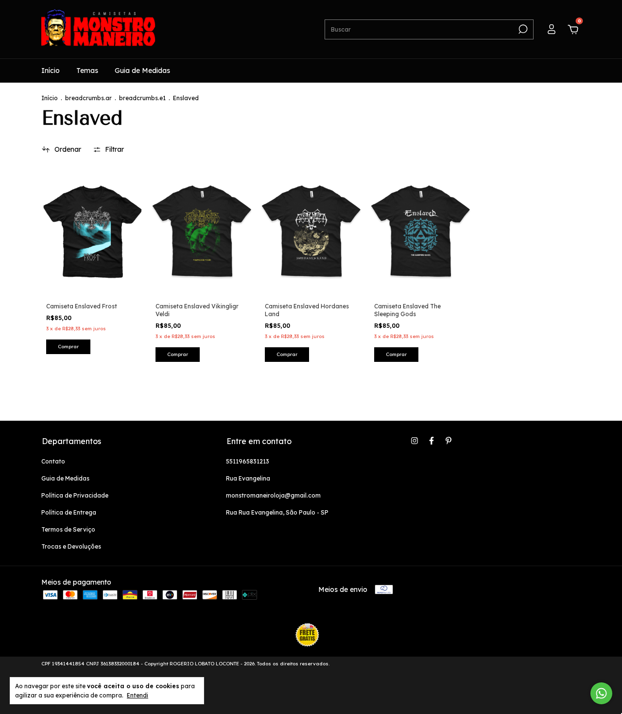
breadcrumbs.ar (88, 98)
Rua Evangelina (248, 478)
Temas (87, 70)
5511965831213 (247, 461)
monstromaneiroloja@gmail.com (273, 495)
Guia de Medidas (142, 70)
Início (50, 70)
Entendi (137, 695)
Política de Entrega (68, 512)
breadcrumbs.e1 (142, 98)
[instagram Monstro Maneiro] (414, 441)
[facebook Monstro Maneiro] (431, 441)
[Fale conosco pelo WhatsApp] (601, 693)
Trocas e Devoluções (71, 546)
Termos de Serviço (68, 529)
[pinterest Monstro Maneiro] (448, 441)
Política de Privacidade (74, 495)
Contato (53, 461)
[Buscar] (522, 29)
